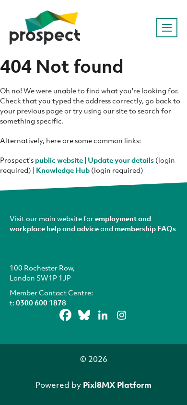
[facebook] (65, 315)
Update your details (121, 160)
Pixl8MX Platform (117, 384)
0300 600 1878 (41, 302)
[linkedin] (103, 315)
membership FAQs (145, 228)
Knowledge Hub (63, 170)
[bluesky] (84, 315)
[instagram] (122, 315)
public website (59, 160)
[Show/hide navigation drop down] (166, 27)
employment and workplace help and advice (80, 223)
